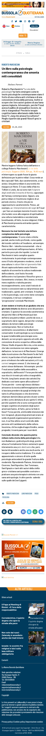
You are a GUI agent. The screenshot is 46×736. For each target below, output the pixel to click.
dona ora (34, 26)
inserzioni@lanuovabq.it (11, 689)
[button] (23, 35)
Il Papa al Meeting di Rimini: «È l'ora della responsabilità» (11, 607)
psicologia (5, 497)
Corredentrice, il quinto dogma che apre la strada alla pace (13, 621)
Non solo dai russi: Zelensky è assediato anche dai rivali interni (12, 635)
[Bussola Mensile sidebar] (23, 556)
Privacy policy (7, 721)
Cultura (27, 53)
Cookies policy (19, 721)
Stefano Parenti (15, 84)
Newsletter (34, 30)
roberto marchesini (13, 493)
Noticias (17, 26)
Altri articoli (23, 589)
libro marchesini (27, 493)
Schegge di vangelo (12, 41)
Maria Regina (33, 42)
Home (20, 53)
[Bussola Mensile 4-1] (23, 534)
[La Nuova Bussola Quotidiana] (23, 13)
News (7, 26)
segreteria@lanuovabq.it (11, 687)
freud (36, 493)
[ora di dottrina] (23, 577)
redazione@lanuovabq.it (11, 684)
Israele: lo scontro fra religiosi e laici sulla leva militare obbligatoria (12, 649)
